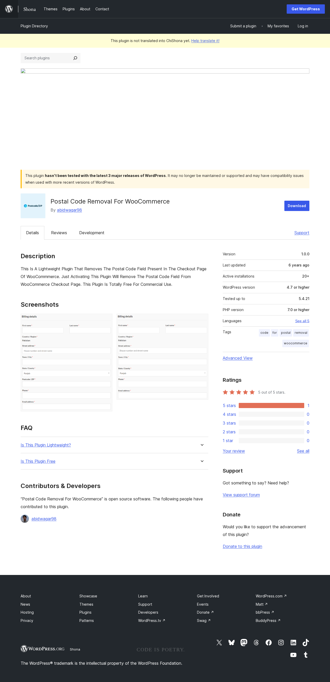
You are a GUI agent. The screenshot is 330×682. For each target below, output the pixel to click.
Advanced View (238, 358)
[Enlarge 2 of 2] (201, 320)
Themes (86, 604)
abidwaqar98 (69, 210)
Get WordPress (306, 9)
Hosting (27, 612)
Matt (262, 604)
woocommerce (295, 343)
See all (303, 450)
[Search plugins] (75, 58)
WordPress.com (271, 596)
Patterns (86, 620)
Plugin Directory (34, 26)
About (26, 596)
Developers (148, 612)
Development (91, 232)
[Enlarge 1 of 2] (105, 320)
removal (301, 333)
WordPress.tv (152, 620)
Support (301, 232)
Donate (205, 612)
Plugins (85, 612)
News (25, 604)
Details (32, 232)
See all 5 (302, 321)
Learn (143, 596)
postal (286, 333)
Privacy (27, 620)
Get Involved (208, 596)
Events (203, 604)
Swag (204, 620)
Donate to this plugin (242, 546)
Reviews (59, 232)
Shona (75, 649)
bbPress (265, 612)
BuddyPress (268, 620)
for (275, 333)
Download (297, 206)
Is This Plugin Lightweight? (46, 445)
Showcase (88, 596)
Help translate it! (205, 40)
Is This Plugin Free (38, 461)
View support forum (241, 494)
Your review (234, 450)
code (264, 333)
